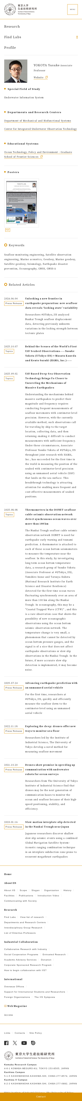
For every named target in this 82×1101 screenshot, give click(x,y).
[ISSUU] (33, 1043)
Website (39, 77)
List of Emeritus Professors (20, 933)
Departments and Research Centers (25, 922)
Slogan (36, 890)
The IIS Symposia (44, 997)
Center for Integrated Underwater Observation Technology (40, 129)
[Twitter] (15, 1043)
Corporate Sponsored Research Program (28, 965)
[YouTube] (24, 1043)
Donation (46, 960)
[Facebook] (6, 1043)
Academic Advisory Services (20, 960)
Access (8, 1015)
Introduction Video (48, 895)
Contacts (20, 1033)
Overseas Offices (14, 986)
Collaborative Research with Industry (25, 949)
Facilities (9, 895)
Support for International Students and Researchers (34, 992)
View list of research (32, 917)
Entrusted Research (54, 954)
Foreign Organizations (17, 997)
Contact (41, 1096)
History (67, 890)
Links (7, 1033)
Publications (26, 895)
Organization (51, 890)
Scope (23, 890)
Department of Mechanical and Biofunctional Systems (37, 120)
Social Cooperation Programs (21, 954)
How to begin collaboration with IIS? (25, 970)
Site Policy (35, 1033)
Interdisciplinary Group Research (23, 928)
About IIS (9, 890)
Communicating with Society (20, 901)
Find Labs (10, 917)
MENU (72, 9)
